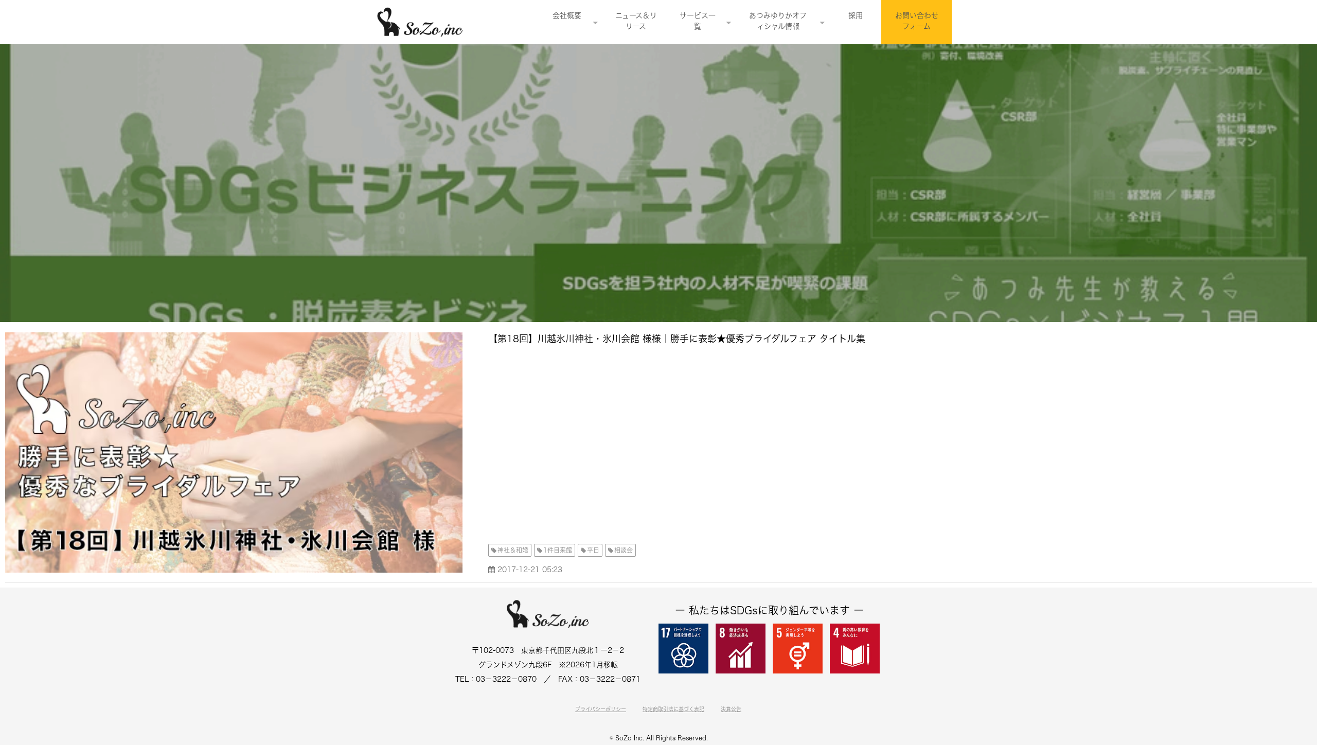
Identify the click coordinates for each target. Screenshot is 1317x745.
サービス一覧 (698, 21)
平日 (593, 550)
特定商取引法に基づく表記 (673, 709)
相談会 (623, 550)
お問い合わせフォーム (916, 21)
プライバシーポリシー (600, 709)
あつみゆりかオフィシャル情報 (778, 21)
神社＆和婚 (512, 550)
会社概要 (567, 15)
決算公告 (731, 709)
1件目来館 (557, 550)
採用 (855, 15)
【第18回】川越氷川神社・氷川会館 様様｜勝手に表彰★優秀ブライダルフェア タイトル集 (676, 338)
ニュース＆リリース (636, 21)
